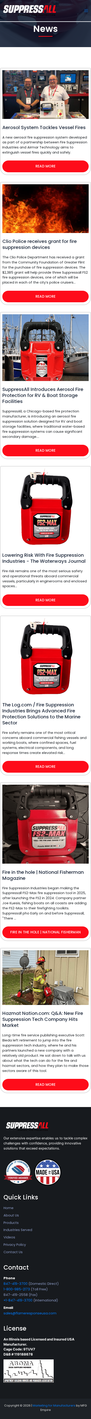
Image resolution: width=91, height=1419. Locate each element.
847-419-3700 (16, 1283)
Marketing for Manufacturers (54, 1405)
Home (9, 1208)
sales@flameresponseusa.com (30, 1313)
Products (11, 1222)
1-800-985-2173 (17, 1289)
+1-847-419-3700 (18, 1300)
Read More (45, 166)
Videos (9, 1237)
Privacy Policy (15, 1244)
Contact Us (13, 1252)
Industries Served (18, 1230)
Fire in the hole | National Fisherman (45, 932)
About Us (11, 1215)
